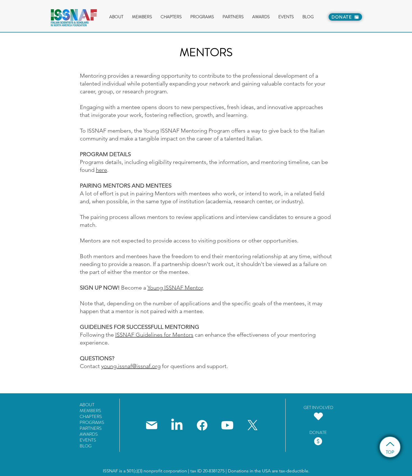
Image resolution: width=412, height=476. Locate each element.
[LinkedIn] (177, 425)
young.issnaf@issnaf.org (131, 366)
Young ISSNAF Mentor (175, 287)
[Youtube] (227, 425)
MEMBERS (90, 410)
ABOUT (87, 405)
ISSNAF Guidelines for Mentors (154, 334)
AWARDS (89, 434)
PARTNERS (91, 428)
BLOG (86, 446)
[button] (142, 17)
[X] (253, 425)
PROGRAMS (92, 422)
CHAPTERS (91, 416)
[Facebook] (202, 425)
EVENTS (88, 440)
